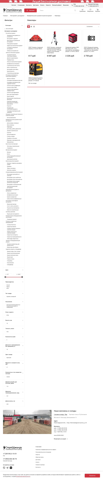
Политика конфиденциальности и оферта (46, 449)
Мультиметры (10, 125)
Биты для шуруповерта (12, 94)
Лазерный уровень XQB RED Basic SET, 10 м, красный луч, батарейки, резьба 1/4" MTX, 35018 (72, 49)
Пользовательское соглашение (43, 452)
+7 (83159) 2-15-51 (10, 454)
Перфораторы (10, 60)
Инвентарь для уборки (12, 247)
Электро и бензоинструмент (13, 52)
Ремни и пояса (10, 259)
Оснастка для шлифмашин (13, 85)
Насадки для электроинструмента (12, 108)
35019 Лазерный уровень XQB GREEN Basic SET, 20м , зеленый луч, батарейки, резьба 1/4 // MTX (91, 49)
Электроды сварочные (12, 238)
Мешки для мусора (11, 204)
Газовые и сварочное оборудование (11, 222)
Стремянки (10, 148)
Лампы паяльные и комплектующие (12, 232)
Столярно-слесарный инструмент (12, 48)
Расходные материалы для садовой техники (13, 83)
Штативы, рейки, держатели (14, 128)
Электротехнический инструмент (12, 187)
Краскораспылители (12, 159)
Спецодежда (10, 264)
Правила (9, 166)
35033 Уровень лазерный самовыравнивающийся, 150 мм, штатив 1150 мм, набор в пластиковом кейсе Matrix (54, 50)
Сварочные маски (11, 226)
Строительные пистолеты (13, 65)
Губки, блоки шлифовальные (14, 198)
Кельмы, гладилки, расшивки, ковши (14, 164)
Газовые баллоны (11, 224)
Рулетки (9, 132)
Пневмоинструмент (12, 219)
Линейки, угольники (12, 138)
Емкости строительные (12, 210)
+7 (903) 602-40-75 (93, 5)
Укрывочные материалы (13, 208)
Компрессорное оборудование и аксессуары (14, 216)
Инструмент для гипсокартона (14, 179)
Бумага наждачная (12, 197)
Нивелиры (9, 127)
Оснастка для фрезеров (13, 92)
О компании (21, 5)
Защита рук (10, 257)
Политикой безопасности (23, 476)
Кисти (8, 154)
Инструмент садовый (12, 38)
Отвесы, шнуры (11, 136)
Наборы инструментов (12, 50)
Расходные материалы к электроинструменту (12, 75)
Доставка (36, 5)
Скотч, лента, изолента (12, 206)
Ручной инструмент (10, 33)
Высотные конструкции (12, 144)
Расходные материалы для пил (14, 80)
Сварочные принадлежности (14, 236)
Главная (5, 15)
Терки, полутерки (11, 168)
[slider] (5, 277)
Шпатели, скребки (11, 170)
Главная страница (40, 464)
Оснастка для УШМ (12, 87)
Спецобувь (9, 260)
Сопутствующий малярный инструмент (13, 156)
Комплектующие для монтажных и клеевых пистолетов (12, 103)
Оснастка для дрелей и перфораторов (12, 90)
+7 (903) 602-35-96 (79, 5)
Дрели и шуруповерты (12, 58)
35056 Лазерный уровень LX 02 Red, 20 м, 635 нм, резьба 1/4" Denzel (35, 79)
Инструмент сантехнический (14, 184)
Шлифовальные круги (12, 195)
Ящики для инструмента (13, 214)
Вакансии (66, 5)
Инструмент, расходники (17, 15)
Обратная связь (40, 457)
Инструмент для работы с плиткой (13, 175)
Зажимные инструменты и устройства (13, 36)
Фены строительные (12, 67)
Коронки (9, 106)
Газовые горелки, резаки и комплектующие (13, 229)
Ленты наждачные (11, 193)
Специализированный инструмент (14, 172)
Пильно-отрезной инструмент (14, 61)
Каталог (14, 5)
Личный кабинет (57, 5)
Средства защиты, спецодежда (13, 249)
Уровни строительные (12, 130)
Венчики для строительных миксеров (14, 99)
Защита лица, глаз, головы (13, 251)
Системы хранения (10, 211)
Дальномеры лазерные (13, 123)
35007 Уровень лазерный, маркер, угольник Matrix (35, 48)
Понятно (92, 476)
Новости (48, 5)
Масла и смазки (11, 78)
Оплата (42, 5)
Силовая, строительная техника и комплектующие (14, 115)
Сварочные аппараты (12, 235)
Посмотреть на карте (60, 439)
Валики (9, 152)
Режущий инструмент (12, 43)
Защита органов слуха (12, 255)
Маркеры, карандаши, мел (13, 140)
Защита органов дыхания (13, 253)
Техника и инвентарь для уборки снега (13, 244)
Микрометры (10, 142)
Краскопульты (10, 71)
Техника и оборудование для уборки (13, 241)
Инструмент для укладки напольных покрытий (13, 182)
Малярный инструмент (11, 150)
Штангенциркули (11, 134)
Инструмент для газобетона (14, 177)
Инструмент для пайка (12, 69)
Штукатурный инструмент (12, 161)
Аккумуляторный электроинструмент (12, 55)
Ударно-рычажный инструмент (14, 45)
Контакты (29, 5)
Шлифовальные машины (13, 63)
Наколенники (10, 262)
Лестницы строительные (13, 146)
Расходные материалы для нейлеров (13, 111)
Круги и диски (10, 96)
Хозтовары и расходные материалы (12, 201)
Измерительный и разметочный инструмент (39, 15)
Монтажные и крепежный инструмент (13, 41)
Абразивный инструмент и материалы (12, 190)
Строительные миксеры (13, 73)
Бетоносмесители (11, 117)
